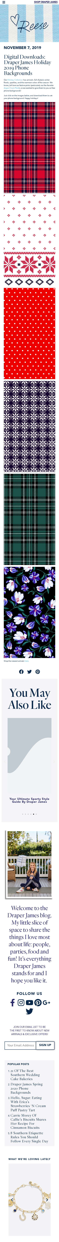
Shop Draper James (45, 2)
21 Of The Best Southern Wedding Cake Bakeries (25, 1075)
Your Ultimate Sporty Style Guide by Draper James (29, 800)
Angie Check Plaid (11, 88)
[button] (4, 2)
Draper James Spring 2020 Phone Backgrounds (27, 1088)
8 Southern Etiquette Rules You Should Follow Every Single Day (29, 1137)
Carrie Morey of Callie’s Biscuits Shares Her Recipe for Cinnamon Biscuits (28, 1121)
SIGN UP (45, 1045)
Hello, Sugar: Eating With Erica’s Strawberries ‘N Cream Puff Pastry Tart (28, 1104)
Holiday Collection (15, 80)
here (26, 661)
